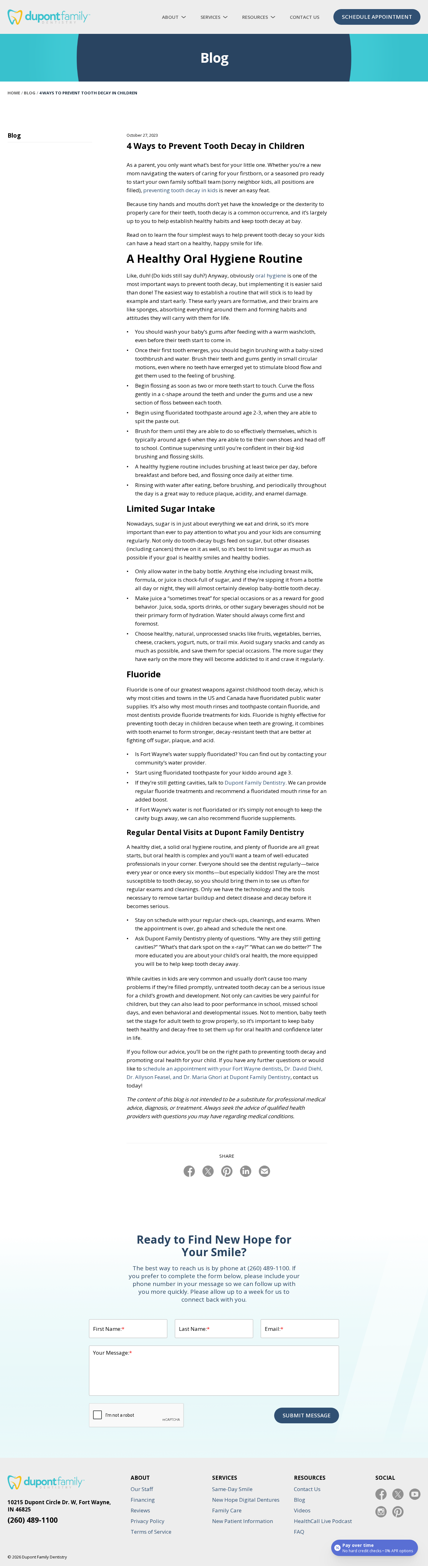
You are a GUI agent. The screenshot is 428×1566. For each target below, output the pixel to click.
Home (14, 93)
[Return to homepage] (49, 17)
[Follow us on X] (398, 1494)
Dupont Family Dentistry (255, 782)
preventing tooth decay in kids (180, 190)
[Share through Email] (264, 1171)
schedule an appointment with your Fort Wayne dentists (212, 1068)
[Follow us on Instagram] (381, 1511)
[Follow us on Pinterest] (398, 1511)
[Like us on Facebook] (381, 1494)
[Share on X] (208, 1171)
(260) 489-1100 (33, 1520)
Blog (29, 93)
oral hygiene (270, 275)
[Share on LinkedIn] (245, 1171)
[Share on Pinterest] (226, 1171)
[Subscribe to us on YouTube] (414, 1494)
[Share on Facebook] (189, 1171)
